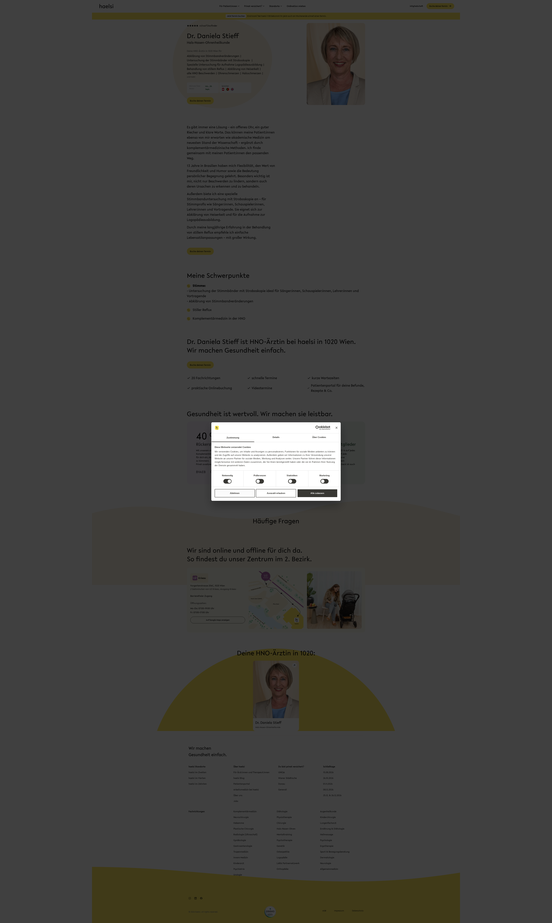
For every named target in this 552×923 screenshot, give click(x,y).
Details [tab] (276, 437)
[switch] (260, 481)
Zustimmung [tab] (233, 437)
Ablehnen (235, 493)
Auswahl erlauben (276, 493)
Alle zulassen (317, 493)
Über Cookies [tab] (319, 437)
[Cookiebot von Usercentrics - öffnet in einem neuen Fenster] (317, 428)
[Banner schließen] (337, 428)
